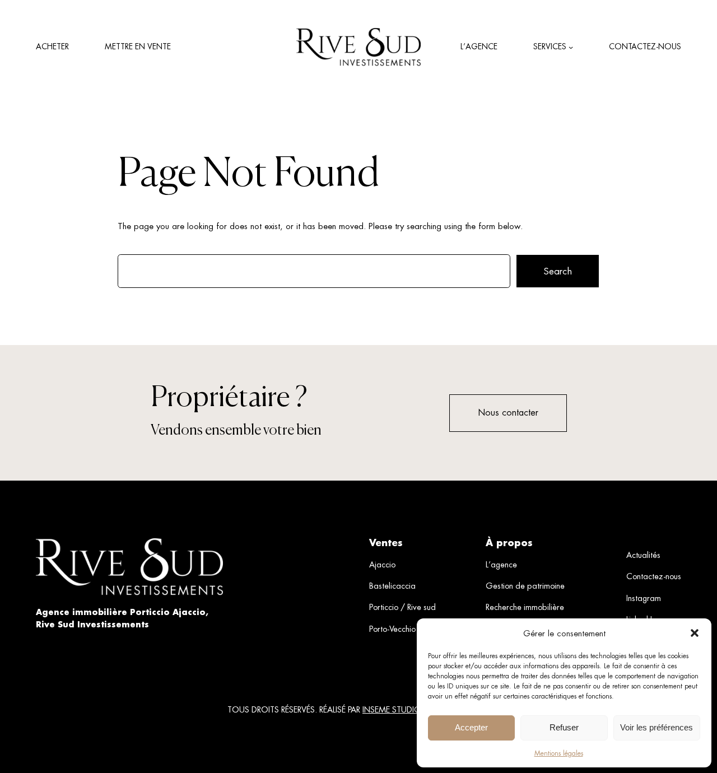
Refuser (564, 727)
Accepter (471, 727)
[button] (694, 633)
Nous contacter (508, 412)
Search (557, 271)
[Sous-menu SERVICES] (571, 47)
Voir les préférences (656, 727)
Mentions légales (558, 753)
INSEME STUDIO (391, 710)
